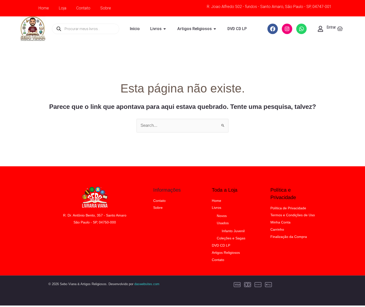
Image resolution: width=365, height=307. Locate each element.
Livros (216, 208)
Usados (223, 223)
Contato (83, 8)
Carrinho (277, 229)
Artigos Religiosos (226, 253)
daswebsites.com (146, 284)
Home (43, 8)
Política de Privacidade (288, 208)
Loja (62, 8)
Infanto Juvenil (233, 231)
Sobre (105, 8)
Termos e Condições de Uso (292, 215)
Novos (222, 216)
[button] (350, 292)
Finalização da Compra (288, 237)
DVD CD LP (221, 245)
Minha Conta (280, 222)
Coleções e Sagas (231, 238)
